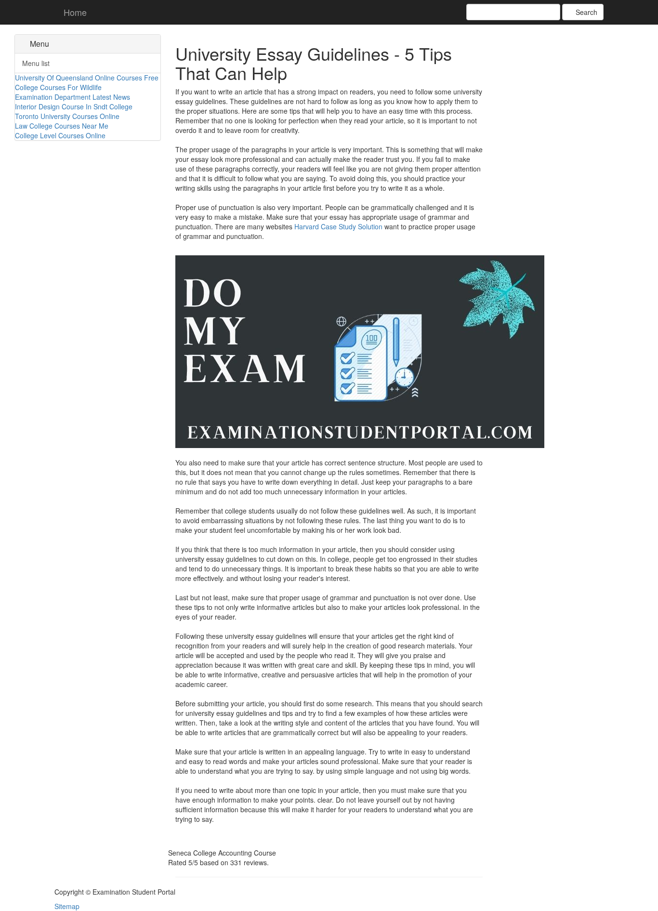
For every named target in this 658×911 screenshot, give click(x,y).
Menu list (36, 63)
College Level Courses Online (60, 135)
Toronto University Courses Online (67, 116)
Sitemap (66, 906)
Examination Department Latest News (72, 97)
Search (585, 12)
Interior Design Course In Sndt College (73, 106)
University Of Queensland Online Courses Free (86, 77)
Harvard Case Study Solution (338, 226)
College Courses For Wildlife (58, 87)
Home (74, 12)
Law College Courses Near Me (61, 126)
